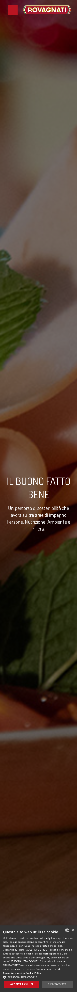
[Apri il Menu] (12, 10)
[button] (38, 977)
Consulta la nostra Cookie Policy (22, 973)
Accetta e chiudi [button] (21, 984)
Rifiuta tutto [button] (57, 984)
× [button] (72, 930)
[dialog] (38, 958)
